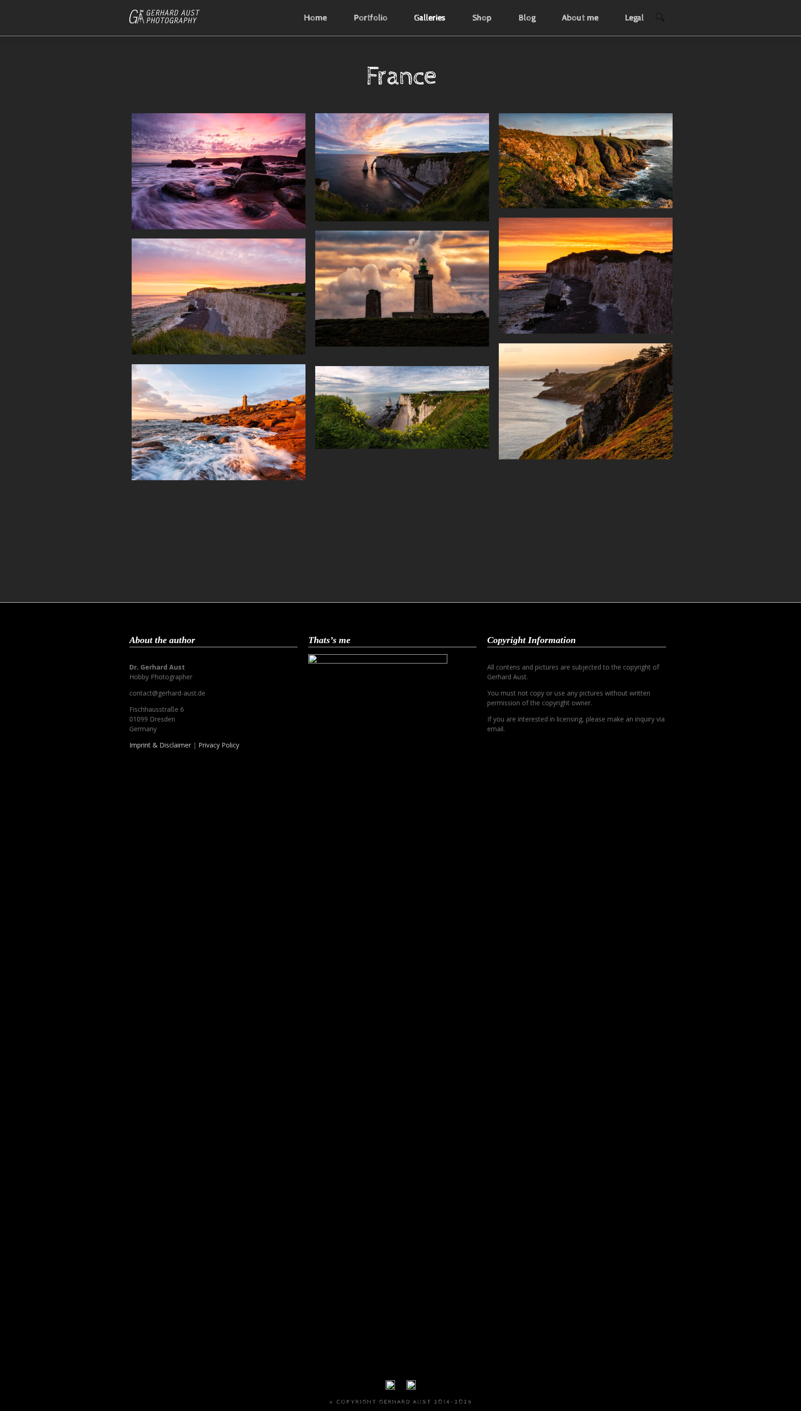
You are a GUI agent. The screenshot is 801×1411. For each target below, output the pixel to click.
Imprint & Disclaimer (160, 745)
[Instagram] (411, 1387)
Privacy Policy (218, 745)
